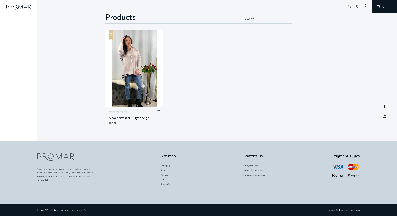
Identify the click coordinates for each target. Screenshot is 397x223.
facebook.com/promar (253, 170)
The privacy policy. (78, 210)
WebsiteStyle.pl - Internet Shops (344, 210)
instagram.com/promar (254, 174)
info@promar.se (251, 165)
